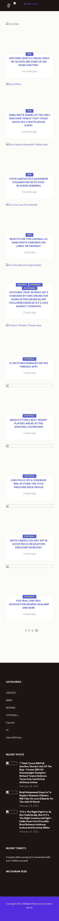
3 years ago (29, 312)
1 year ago (29, 252)
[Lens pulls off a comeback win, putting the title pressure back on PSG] (29, 472)
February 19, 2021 (29, 805)
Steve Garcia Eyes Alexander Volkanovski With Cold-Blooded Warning (28, 182)
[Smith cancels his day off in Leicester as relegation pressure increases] (29, 532)
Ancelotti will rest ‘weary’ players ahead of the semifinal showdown (28, 423)
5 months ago (29, 131)
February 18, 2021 (29, 786)
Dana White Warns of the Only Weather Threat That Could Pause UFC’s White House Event (29, 120)
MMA (29, 54)
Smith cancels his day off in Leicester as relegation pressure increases (29, 544)
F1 (7, 730)
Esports (22, 284)
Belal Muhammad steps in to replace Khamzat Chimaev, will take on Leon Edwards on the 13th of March (36, 797)
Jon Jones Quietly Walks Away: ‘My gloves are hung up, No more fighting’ (29, 61)
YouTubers (29, 288)
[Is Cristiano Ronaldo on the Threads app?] (29, 351)
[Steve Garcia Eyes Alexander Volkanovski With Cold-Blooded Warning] (29, 170)
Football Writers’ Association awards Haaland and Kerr (29, 604)
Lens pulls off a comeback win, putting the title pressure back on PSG (28, 483)
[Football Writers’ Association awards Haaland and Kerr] (29, 592)
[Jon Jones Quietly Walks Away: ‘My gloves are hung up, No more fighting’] (29, 50)
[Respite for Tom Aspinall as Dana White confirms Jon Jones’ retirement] (29, 231)
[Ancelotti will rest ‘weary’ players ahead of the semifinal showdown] (29, 411)
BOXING (10, 707)
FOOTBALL (12, 715)
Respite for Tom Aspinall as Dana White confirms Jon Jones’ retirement (29, 242)
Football (36, 284)
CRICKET (11, 692)
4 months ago (29, 71)
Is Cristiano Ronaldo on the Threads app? (28, 365)
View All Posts (14, 737)
